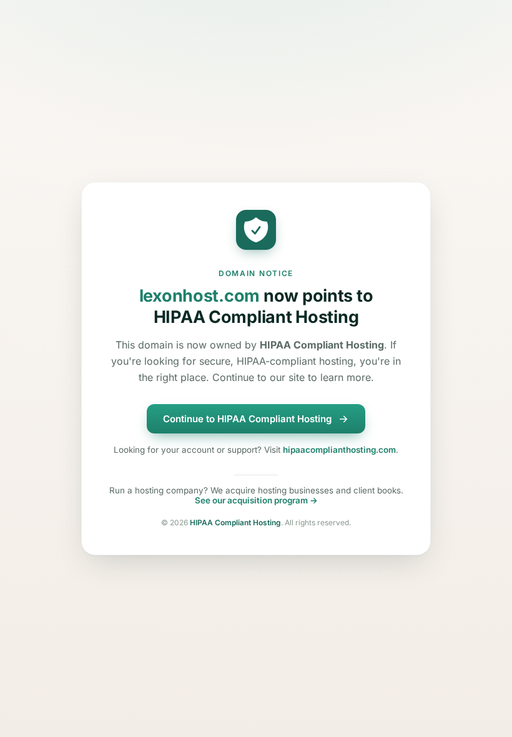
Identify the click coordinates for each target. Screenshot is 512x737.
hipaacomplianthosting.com (339, 450)
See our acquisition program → (256, 500)
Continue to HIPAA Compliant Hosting (247, 419)
